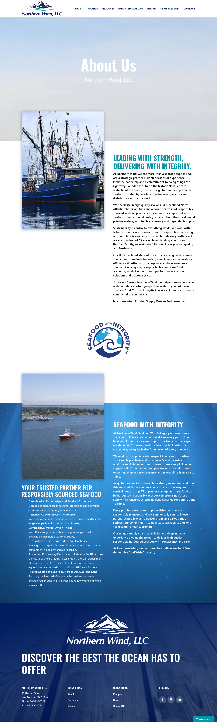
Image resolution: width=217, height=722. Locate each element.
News (116, 700)
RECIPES (152, 8)
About (70, 694)
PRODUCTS (108, 8)
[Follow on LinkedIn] (179, 699)
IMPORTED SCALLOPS (131, 8)
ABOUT (77, 8)
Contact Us (119, 706)
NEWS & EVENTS (170, 8)
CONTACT (189, 8)
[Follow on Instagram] (171, 699)
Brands (71, 706)
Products (72, 700)
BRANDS (93, 8)
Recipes (117, 694)
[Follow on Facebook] (162, 699)
